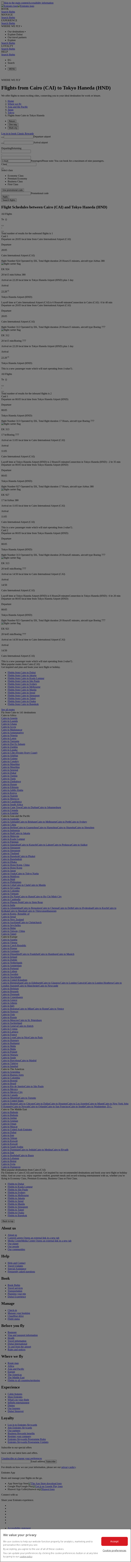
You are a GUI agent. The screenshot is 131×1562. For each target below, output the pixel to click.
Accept (114, 1541)
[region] (65, 1545)
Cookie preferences (114, 1550)
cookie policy (26, 1556)
